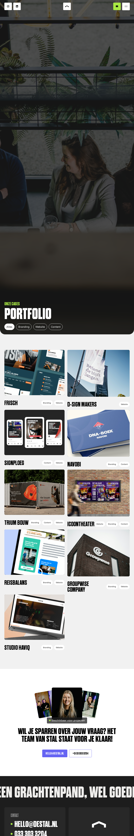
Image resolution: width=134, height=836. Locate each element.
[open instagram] (8, 6)
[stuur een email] (117, 6)
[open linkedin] (17, 6)
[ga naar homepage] (67, 6)
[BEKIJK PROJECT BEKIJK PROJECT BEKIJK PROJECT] (34, 377)
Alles (9, 326)
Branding (23, 326)
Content (56, 326)
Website (40, 326)
